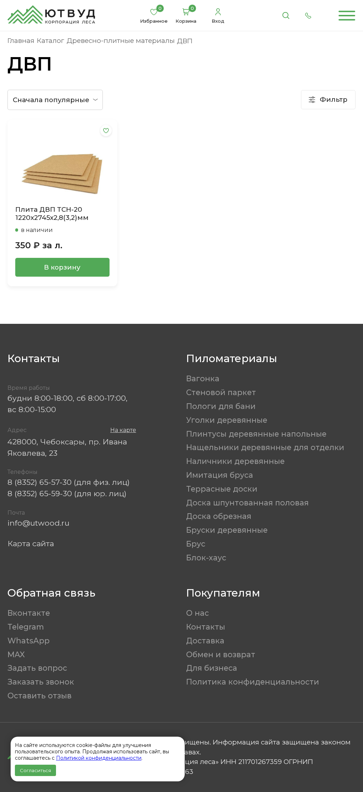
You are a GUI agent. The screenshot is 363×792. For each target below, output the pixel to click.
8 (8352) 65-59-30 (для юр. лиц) (67, 493)
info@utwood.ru (38, 522)
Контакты (205, 626)
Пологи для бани (221, 406)
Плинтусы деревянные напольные (256, 433)
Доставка (205, 640)
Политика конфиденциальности (252, 681)
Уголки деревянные (226, 420)
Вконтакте (28, 612)
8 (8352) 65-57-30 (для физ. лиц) (68, 482)
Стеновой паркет (221, 392)
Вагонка (202, 378)
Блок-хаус (206, 557)
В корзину (62, 267)
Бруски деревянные (227, 530)
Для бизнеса (211, 667)
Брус (195, 543)
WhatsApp (28, 640)
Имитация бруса (219, 475)
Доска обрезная (218, 516)
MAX (16, 654)
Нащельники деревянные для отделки (265, 447)
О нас (197, 612)
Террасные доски (221, 488)
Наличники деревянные (235, 461)
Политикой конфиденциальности (98, 758)
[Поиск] (285, 15)
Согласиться (35, 770)
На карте (123, 430)
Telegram (25, 626)
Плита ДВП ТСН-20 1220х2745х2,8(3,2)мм (52, 214)
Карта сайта (30, 543)
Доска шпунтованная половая (247, 502)
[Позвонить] (308, 15)
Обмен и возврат (220, 654)
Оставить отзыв (39, 695)
